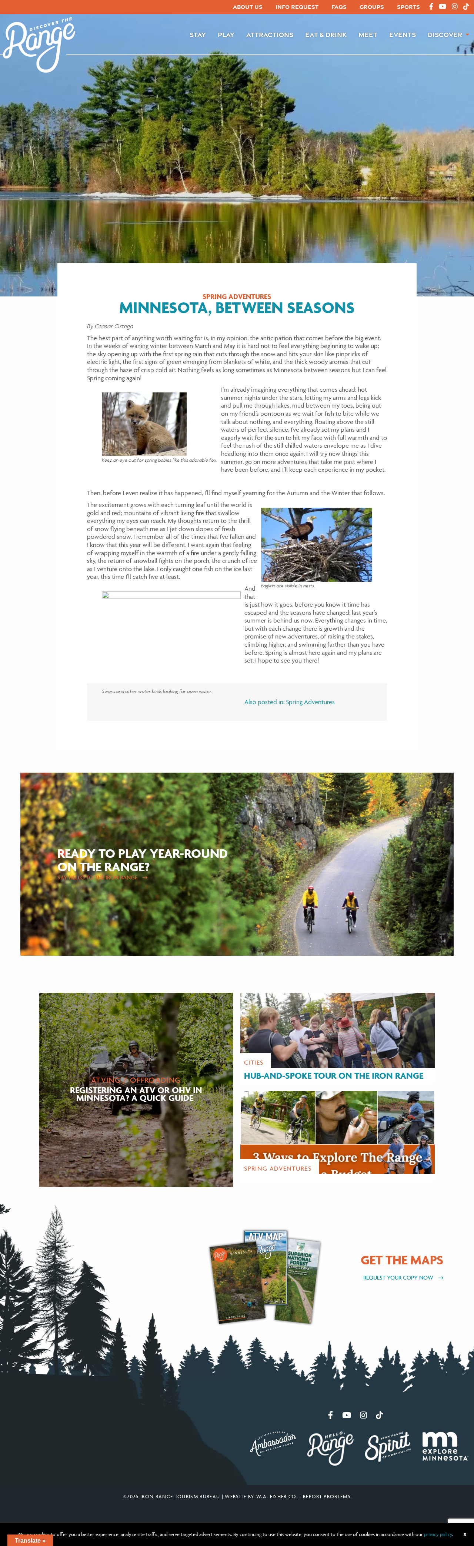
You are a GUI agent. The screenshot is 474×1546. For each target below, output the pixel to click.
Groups (372, 7)
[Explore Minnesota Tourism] (445, 1445)
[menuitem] (247, 7)
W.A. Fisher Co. (277, 1496)
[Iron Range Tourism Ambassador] (273, 1443)
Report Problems (327, 1496)
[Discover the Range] (39, 44)
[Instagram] (455, 7)
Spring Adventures (237, 297)
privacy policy (438, 1534)
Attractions (269, 34)
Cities (253, 1062)
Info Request (297, 7)
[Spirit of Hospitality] (388, 1446)
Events (402, 34)
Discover (445, 34)
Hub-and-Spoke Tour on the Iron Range (333, 1075)
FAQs (339, 7)
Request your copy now (399, 1277)
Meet (367, 34)
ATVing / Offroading (136, 1080)
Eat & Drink (326, 34)
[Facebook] (431, 7)
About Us (248, 7)
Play (226, 34)
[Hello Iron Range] (330, 1448)
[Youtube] (442, 7)
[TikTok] (466, 7)
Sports (408, 7)
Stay (198, 34)
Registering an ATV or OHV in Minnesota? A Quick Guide (136, 1093)
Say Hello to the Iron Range (98, 877)
